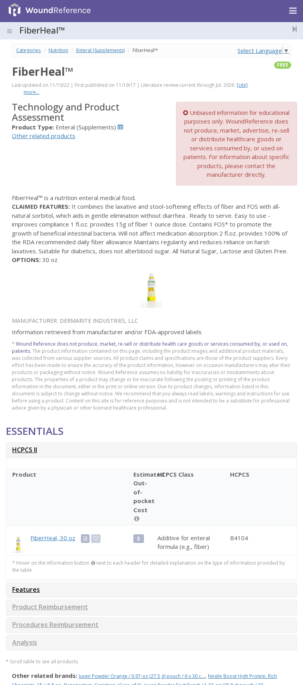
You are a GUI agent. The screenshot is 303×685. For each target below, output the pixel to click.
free (282, 65)
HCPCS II (24, 449)
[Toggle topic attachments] (292, 29)
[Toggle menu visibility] (9, 31)
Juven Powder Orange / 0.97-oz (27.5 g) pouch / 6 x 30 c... (142, 676)
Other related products (43, 136)
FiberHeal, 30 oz (52, 538)
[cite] (242, 85)
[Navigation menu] (293, 11)
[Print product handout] (85, 538)
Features (26, 589)
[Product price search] (138, 538)
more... (31, 92)
